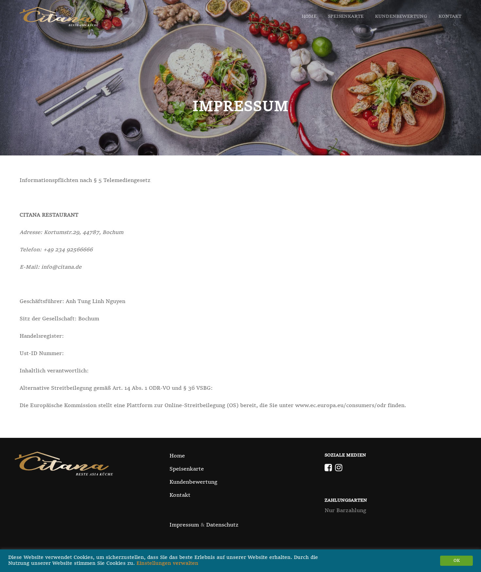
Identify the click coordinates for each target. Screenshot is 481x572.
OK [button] (457, 561)
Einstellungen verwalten (167, 563)
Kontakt (449, 16)
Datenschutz (222, 525)
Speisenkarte (346, 16)
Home (309, 16)
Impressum (184, 525)
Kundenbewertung (401, 16)
